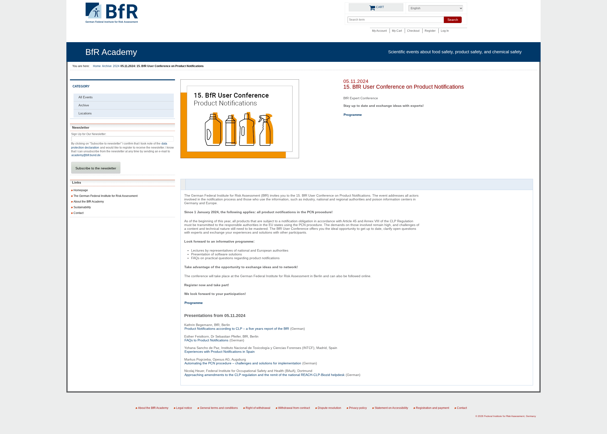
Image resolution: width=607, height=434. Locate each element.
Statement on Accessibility (391, 408)
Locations (85, 113)
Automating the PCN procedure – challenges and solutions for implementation (242, 363)
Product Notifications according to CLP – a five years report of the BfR (236, 328)
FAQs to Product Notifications (206, 340)
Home (97, 66)
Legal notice (184, 408)
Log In (445, 30)
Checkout (413, 30)
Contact (78, 213)
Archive (107, 66)
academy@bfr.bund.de (86, 155)
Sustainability (82, 207)
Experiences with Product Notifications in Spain (219, 351)
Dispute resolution (329, 408)
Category (81, 86)
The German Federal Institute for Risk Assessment (106, 196)
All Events (85, 97)
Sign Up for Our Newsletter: (88, 134)
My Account (379, 30)
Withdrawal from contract (294, 408)
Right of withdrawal (258, 408)
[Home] (111, 14)
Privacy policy (358, 408)
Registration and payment (432, 408)
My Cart (397, 30)
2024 (116, 66)
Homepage (81, 190)
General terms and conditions (219, 408)
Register (430, 30)
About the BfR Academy (89, 201)
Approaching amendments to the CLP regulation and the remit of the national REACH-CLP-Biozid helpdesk (264, 375)
